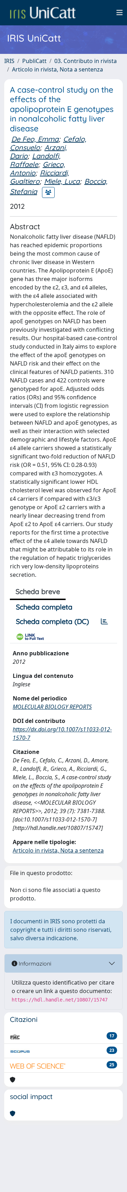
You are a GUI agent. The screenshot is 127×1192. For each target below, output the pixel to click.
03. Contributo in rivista (85, 61)
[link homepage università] (42, 12)
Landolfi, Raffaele (35, 160)
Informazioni (34, 963)
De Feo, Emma (35, 139)
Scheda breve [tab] (38, 591)
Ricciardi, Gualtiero (39, 177)
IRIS (9, 61)
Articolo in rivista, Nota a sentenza (57, 69)
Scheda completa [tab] (44, 607)
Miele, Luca (62, 181)
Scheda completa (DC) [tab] (52, 621)
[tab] (104, 621)
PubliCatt (34, 61)
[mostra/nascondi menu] (119, 12)
